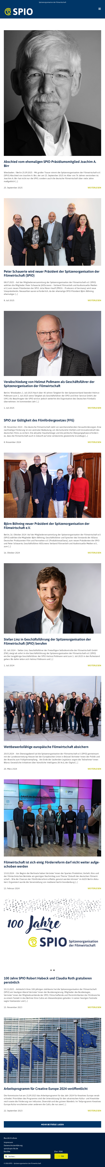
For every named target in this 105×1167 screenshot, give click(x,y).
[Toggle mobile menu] (99, 8)
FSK (62, 1156)
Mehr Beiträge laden (52, 1124)
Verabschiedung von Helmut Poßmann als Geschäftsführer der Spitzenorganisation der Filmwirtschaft (49, 384)
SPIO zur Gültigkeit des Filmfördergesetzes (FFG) (39, 420)
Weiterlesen (94, 187)
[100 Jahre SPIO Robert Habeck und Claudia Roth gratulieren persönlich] (52, 926)
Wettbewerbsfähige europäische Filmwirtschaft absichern (46, 747)
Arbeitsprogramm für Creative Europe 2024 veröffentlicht (46, 1089)
